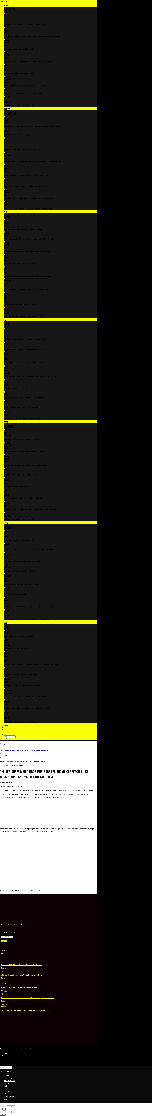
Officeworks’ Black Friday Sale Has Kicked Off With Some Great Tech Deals (24, 697)
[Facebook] (4, 727)
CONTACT (7, 725)
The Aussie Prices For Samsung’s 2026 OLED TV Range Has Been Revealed (25, 465)
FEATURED (8, 1078)
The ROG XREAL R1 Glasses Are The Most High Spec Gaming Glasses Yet (24, 498)
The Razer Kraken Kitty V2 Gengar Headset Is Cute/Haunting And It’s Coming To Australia (29, 619)
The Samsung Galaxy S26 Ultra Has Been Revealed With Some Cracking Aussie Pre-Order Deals (31, 665)
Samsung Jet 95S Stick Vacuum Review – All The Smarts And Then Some (24, 24)
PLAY (5, 212)
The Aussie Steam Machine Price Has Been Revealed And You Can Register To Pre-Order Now (30, 239)
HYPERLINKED (9, 1081)
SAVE (5, 623)
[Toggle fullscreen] (9, 1106)
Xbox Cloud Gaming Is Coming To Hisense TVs (16, 486)
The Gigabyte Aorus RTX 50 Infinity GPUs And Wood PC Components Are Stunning (27, 175)
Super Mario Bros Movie (58, 790)
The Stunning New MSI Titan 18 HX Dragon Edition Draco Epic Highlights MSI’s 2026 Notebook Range (32, 161)
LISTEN (6, 523)
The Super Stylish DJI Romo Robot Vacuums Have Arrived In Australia (23, 407)
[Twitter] (4, 729)
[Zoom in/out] (13, 1106)
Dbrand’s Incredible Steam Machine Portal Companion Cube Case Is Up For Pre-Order (28, 251)
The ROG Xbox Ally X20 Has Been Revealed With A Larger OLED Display (23, 316)
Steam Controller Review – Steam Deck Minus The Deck (19, 49)
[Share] (4, 1106)
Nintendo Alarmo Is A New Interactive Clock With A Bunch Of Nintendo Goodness (22, 762)
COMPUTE (7, 109)
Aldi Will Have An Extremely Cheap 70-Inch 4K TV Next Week (20, 475)
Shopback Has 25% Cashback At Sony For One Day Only (19, 519)
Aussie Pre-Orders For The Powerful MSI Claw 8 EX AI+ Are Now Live (23, 229)
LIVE (5, 320)
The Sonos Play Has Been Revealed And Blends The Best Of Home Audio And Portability (28, 550)
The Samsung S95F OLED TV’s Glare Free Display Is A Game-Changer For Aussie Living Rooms (30, 510)
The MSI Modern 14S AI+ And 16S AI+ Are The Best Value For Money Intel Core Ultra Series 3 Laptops (32, 37)
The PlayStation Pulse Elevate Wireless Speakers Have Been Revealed (23, 585)
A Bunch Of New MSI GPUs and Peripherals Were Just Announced (22, 149)
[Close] (1, 1106)
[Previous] (1, 1109)
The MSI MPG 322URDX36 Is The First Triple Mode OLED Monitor (21, 439)
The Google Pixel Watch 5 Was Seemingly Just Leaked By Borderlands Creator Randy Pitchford (30, 376)
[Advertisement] (48, 812)
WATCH (6, 422)
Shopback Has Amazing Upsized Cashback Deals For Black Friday (22, 418)
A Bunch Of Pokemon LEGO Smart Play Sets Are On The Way (20, 304)
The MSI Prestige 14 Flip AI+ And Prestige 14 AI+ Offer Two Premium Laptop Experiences (28, 61)
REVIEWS (6, 5)
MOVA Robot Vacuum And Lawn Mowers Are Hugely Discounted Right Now (24, 349)
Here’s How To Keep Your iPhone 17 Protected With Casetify (21, 722)
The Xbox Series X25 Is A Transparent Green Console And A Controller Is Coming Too (27, 276)
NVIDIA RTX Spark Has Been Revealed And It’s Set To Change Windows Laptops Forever (28, 208)
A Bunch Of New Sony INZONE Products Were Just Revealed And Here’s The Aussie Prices (28, 607)
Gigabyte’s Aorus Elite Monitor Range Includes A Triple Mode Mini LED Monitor (26, 186)
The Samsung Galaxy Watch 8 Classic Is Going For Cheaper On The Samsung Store (27, 708)
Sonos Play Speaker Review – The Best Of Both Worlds (19, 105)
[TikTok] (4, 732)
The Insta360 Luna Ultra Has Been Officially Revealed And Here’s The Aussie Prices (27, 363)
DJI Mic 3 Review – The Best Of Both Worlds (16, 594)
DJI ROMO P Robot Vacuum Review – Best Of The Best (19, 73)
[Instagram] (4, 731)
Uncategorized (9, 1096)
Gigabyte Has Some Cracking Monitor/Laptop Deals (18, 135)
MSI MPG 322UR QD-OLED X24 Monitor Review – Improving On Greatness (24, 93)
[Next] (4, 1109)
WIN (5, 1102)
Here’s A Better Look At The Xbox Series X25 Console (19, 263)
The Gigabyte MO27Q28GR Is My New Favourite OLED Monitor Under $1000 (24, 86)
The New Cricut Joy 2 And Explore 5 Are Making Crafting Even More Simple (24, 397)
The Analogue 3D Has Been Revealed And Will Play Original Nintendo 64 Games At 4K (24, 750)
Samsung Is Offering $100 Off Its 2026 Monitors (17, 648)
